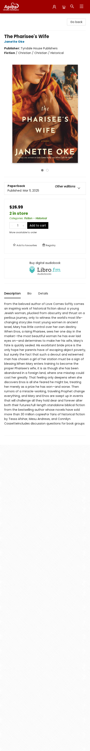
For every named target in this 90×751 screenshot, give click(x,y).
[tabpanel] (45, 369)
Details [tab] (43, 293)
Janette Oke (14, 42)
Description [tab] (12, 293)
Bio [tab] (29, 293)
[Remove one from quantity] (12, 225)
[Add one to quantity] (23, 225)
